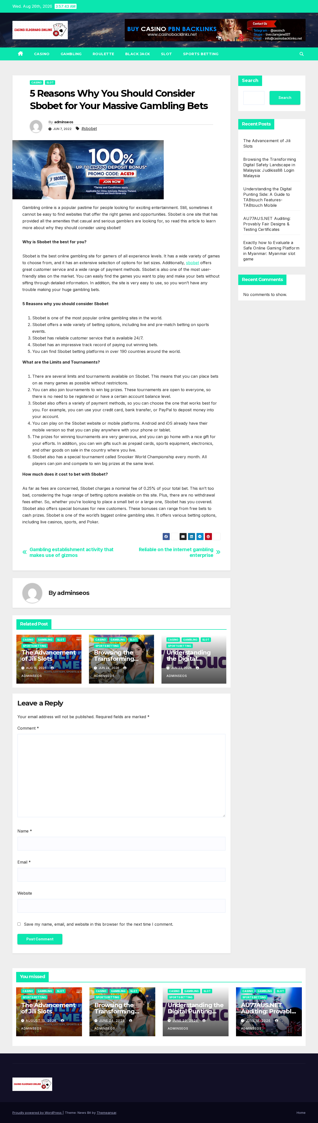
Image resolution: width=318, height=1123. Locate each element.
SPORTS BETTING (201, 54)
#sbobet (89, 128)
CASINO (42, 54)
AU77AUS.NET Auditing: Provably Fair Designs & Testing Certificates (267, 224)
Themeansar (106, 1113)
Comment (28, 728)
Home (301, 1113)
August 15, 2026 (41, 1020)
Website (24, 893)
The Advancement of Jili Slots (48, 655)
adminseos (63, 122)
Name (24, 831)
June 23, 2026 (185, 1020)
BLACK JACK (137, 54)
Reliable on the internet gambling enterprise (176, 552)
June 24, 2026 (112, 1020)
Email (24, 862)
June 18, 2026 (259, 1020)
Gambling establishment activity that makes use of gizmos (72, 552)
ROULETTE (103, 54)
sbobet (192, 262)
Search (250, 80)
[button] (302, 53)
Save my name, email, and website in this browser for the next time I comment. (98, 924)
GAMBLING (71, 54)
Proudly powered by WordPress (37, 1113)
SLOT (166, 54)
